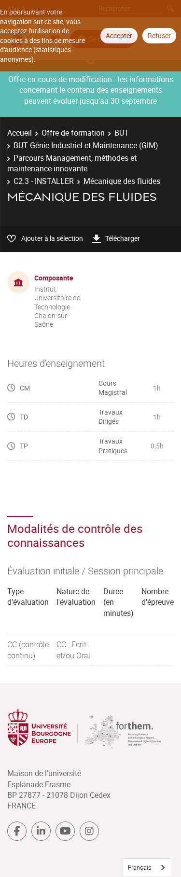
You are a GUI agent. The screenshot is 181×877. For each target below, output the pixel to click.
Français (140, 867)
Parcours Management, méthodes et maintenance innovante (72, 163)
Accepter (119, 35)
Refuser (159, 35)
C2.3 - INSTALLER (44, 181)
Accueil (19, 132)
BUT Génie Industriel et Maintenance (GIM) (86, 145)
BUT (121, 132)
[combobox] (147, 867)
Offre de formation (73, 132)
